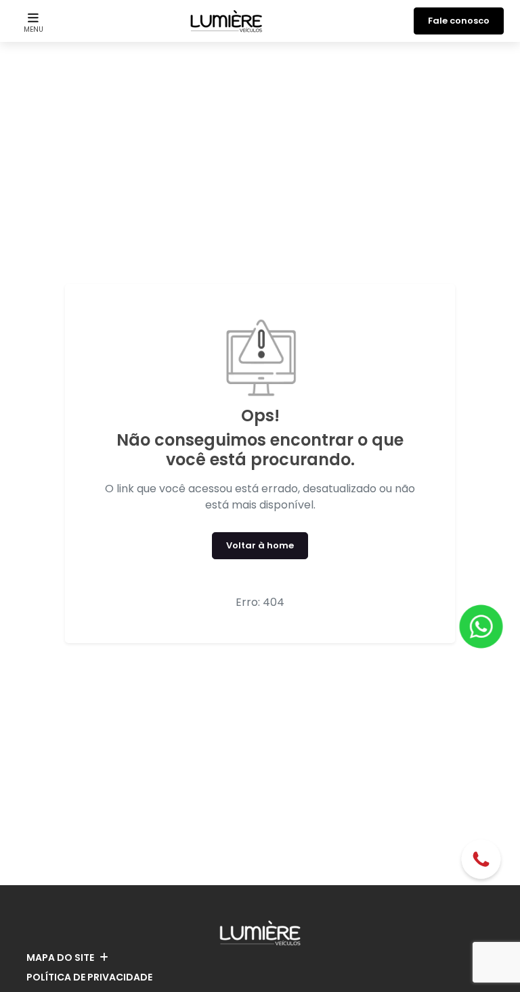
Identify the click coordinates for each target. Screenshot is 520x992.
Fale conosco (459, 20)
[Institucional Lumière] (226, 20)
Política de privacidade (89, 977)
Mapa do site (60, 957)
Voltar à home (260, 545)
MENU (33, 29)
